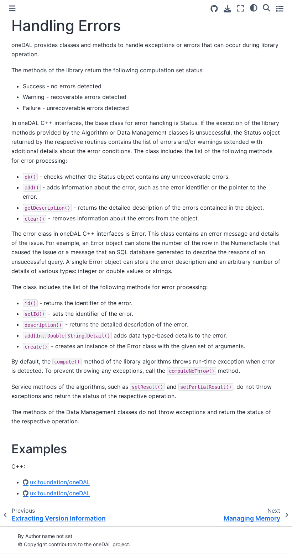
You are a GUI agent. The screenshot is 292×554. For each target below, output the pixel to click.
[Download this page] (227, 9)
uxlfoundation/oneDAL (60, 482)
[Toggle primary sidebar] (12, 8)
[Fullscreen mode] (240, 8)
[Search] (266, 7)
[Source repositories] (214, 9)
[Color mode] (253, 7)
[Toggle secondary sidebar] (279, 8)
